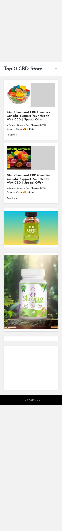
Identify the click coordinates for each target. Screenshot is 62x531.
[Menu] (56, 69)
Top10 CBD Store (23, 69)
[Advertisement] (31, 31)
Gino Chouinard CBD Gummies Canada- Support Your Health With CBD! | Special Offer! (28, 116)
